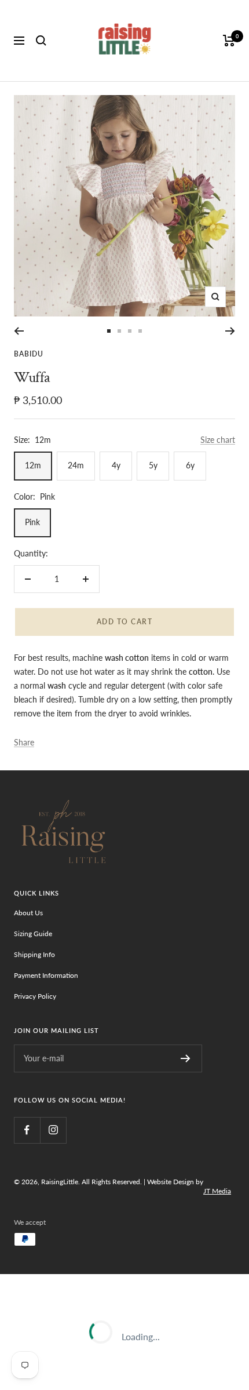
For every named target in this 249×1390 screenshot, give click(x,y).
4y (116, 465)
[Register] (186, 1058)
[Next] (230, 331)
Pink (32, 522)
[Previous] (19, 331)
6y (190, 465)
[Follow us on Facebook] (27, 1130)
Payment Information (46, 975)
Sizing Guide (33, 933)
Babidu (28, 354)
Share (24, 742)
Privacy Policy (35, 996)
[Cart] (229, 40)
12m (33, 465)
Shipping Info (34, 954)
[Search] (41, 40)
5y (153, 465)
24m (76, 465)
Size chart (217, 440)
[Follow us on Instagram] (53, 1130)
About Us (28, 912)
